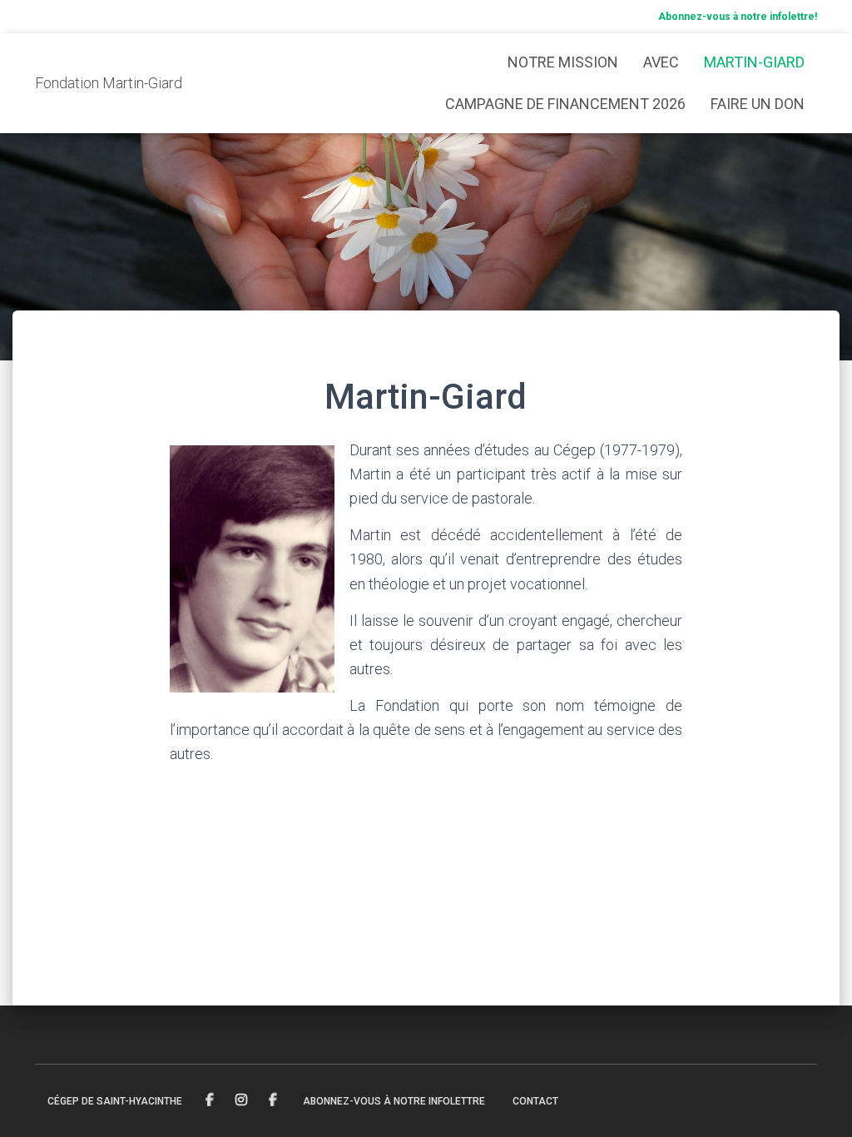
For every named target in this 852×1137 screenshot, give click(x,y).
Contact (535, 1101)
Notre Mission (563, 62)
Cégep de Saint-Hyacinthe (114, 1101)
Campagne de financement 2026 (565, 103)
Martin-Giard (754, 62)
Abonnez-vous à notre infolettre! (737, 16)
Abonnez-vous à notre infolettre (394, 1101)
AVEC (661, 62)
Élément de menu (211, 1100)
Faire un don (758, 103)
